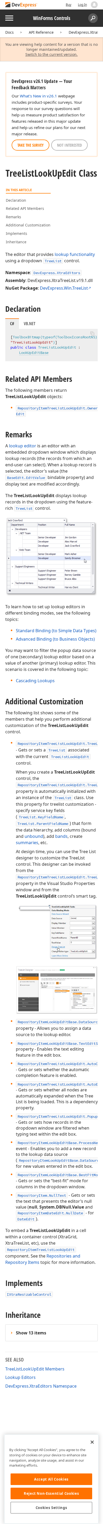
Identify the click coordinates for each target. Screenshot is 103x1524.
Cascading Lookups (35, 681)
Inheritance (16, 241)
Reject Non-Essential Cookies (51, 1493)
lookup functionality (75, 254)
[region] (51, 1479)
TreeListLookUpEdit (70, 756)
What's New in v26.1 (38, 95)
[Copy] (92, 333)
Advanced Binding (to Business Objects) (55, 639)
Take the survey (30, 145)
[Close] (92, 1442)
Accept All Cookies (51, 1479)
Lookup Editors (20, 1377)
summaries (27, 842)
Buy (68, 4)
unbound (34, 836)
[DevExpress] (21, 5)
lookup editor (22, 446)
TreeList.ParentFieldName (42, 823)
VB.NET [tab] (29, 323)
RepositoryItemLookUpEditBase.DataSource (58, 1022)
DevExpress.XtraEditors (57, 272)
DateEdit (25, 1219)
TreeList (53, 261)
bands (61, 836)
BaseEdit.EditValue (26, 477)
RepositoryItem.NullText (41, 1195)
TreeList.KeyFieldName (41, 817)
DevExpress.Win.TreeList (64, 288)
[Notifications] (94, 4)
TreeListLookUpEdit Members (34, 1369)
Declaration (16, 200)
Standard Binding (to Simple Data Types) (56, 631)
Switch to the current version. (51, 54)
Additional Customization (28, 224)
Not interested (69, 145)
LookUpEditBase (34, 352)
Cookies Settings (51, 1507)
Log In (82, 4)
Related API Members (25, 208)
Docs (9, 32)
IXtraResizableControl (29, 1294)
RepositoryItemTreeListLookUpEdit (40, 1249)
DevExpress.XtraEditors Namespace (41, 1386)
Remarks (13, 216)
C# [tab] (12, 323)
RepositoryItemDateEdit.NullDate (50, 1213)
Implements (16, 233)
